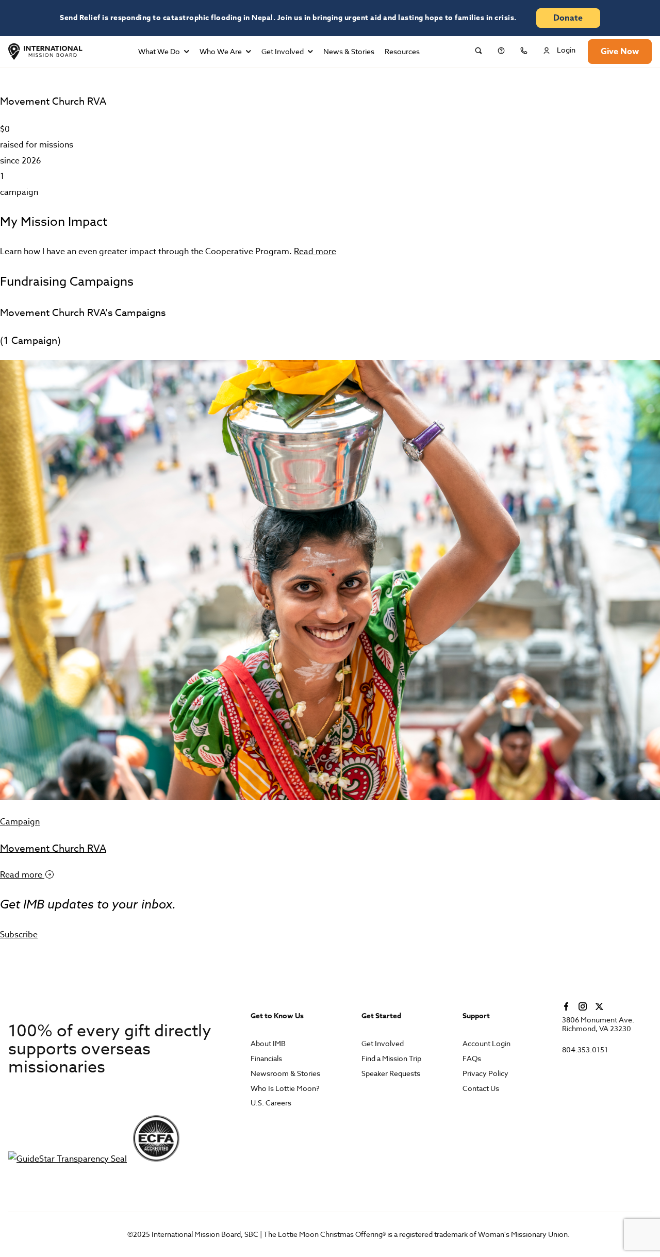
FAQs (472, 1058)
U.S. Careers (271, 1103)
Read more (315, 251)
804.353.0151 (585, 1050)
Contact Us (481, 1088)
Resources (402, 51)
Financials (266, 1058)
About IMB (268, 1043)
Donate (568, 18)
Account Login (486, 1043)
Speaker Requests (390, 1073)
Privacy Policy (485, 1073)
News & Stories (348, 51)
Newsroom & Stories (285, 1073)
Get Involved (282, 51)
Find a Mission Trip (391, 1058)
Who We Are (221, 51)
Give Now (620, 51)
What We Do (159, 51)
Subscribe (19, 935)
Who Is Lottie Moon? (285, 1088)
